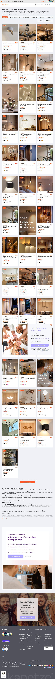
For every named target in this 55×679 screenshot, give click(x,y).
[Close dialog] (51, 325)
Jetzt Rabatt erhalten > (40, 345)
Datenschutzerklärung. (40, 351)
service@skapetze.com (45, 350)
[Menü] (5, 672)
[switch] (4, 676)
